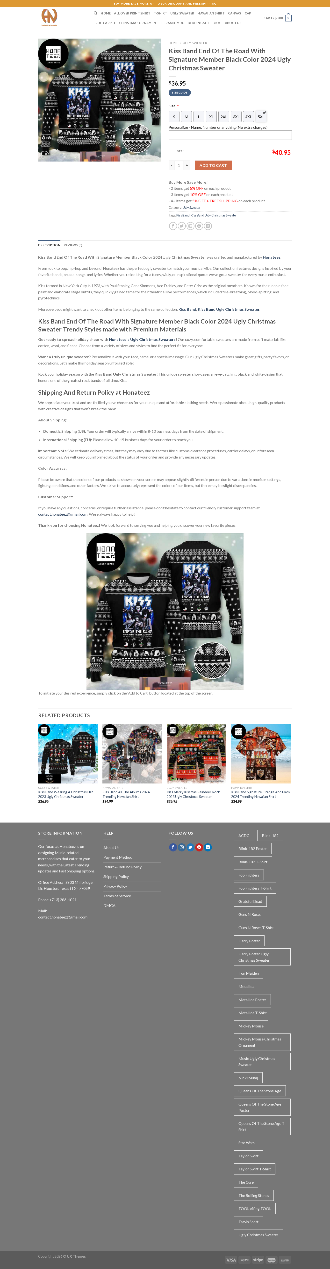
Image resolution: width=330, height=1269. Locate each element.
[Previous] (38, 768)
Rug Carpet (105, 23)
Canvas (234, 13)
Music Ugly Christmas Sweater (256, 1061)
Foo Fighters (248, 875)
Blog (217, 23)
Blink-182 (270, 835)
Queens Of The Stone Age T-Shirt (262, 1126)
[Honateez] (62, 18)
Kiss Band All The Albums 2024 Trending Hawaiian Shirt (126, 794)
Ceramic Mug (172, 23)
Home (106, 13)
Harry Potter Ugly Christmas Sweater (254, 957)
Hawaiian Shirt (211, 13)
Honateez (271, 257)
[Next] (290, 768)
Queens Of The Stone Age (259, 1090)
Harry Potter (249, 940)
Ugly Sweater (182, 13)
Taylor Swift (248, 1156)
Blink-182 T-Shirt (252, 861)
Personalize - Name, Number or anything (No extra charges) (218, 127)
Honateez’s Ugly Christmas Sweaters (142, 339)
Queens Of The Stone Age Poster (259, 1107)
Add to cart (213, 165)
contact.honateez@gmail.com (62, 514)
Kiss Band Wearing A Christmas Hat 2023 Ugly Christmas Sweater (65, 794)
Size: (174, 105)
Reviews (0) (73, 245)
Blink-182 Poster (252, 848)
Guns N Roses (249, 914)
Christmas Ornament (138, 23)
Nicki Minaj (248, 1077)
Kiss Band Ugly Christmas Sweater (214, 215)
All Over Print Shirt (132, 13)
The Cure (246, 1182)
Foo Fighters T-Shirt (255, 888)
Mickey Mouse (251, 1026)
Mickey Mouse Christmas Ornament (259, 1042)
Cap (248, 13)
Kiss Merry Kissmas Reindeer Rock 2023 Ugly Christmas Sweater (193, 794)
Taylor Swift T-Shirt (254, 1169)
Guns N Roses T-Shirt (256, 927)
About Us (233, 23)
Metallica (246, 986)
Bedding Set (198, 23)
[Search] (95, 13)
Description (49, 245)
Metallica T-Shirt (252, 1012)
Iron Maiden (248, 973)
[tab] (49, 245)
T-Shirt (160, 13)
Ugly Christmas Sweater (258, 1234)
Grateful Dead (250, 901)
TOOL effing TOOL (254, 1208)
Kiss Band (183, 215)
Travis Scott (248, 1221)
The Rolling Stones (253, 1195)
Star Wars (246, 1142)
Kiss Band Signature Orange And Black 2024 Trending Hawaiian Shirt (260, 794)
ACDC (243, 835)
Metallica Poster (252, 999)
